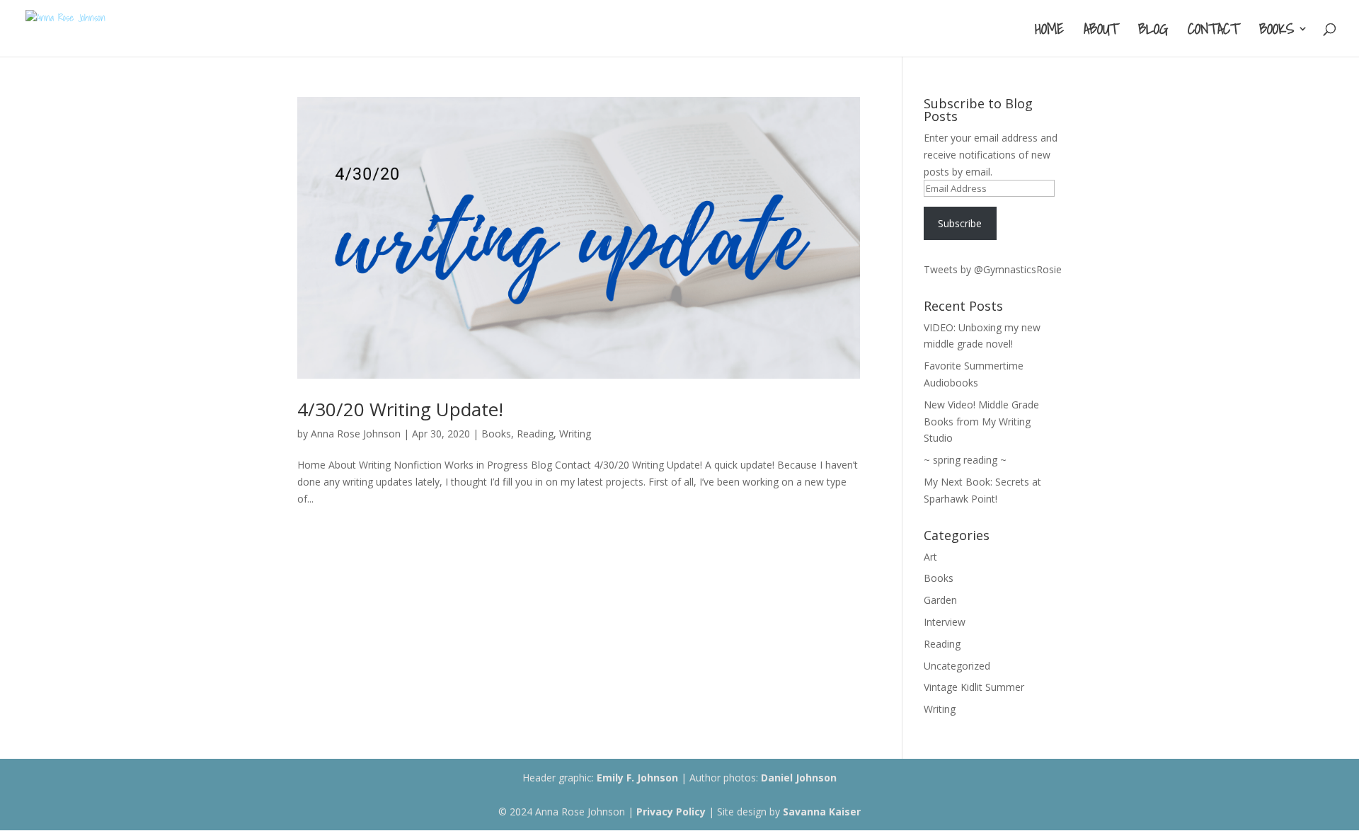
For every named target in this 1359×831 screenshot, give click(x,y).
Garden (940, 600)
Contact (1213, 31)
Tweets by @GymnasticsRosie (993, 269)
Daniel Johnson (799, 777)
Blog (1153, 31)
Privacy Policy (671, 811)
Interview (944, 622)
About (1101, 31)
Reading (535, 433)
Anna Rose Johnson (356, 433)
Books (1276, 31)
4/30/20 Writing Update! (400, 409)
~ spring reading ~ (965, 459)
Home (1049, 31)
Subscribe (960, 223)
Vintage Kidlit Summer (974, 687)
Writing (575, 433)
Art (930, 556)
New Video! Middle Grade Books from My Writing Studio (981, 421)
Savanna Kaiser (822, 811)
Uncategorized (957, 665)
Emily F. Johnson (637, 777)
